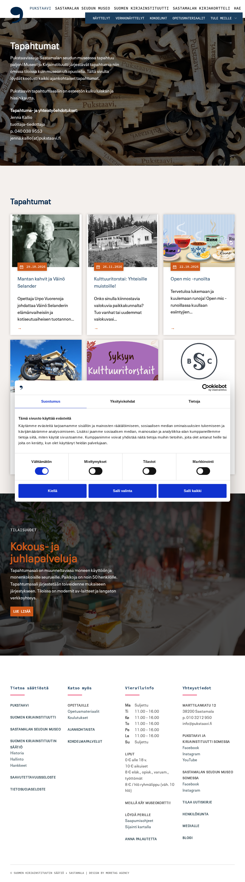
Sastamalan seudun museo (82, 8)
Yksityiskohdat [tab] (122, 401)
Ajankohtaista (81, 729)
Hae (237, 8)
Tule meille (222, 18)
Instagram (191, 753)
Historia (17, 752)
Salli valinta (122, 491)
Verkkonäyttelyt (130, 18)
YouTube (190, 759)
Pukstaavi (40, 8)
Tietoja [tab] (194, 401)
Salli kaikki (192, 491)
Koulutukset (78, 717)
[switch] (95, 471)
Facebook (191, 747)
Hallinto (17, 758)
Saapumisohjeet (139, 820)
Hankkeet (18, 765)
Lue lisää (21, 611)
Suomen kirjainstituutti (141, 8)
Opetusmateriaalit (189, 18)
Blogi (188, 837)
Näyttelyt (101, 18)
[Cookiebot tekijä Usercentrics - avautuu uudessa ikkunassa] (206, 387)
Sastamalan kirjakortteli (201, 8)
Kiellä (52, 491)
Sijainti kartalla (138, 826)
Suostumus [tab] (51, 401)
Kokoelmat (158, 18)
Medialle (191, 825)
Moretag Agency (117, 873)
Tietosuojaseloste (28, 788)
